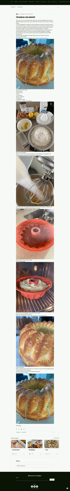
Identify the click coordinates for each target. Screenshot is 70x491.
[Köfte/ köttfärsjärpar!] (35, 444)
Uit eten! (46, 449)
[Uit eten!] (51, 444)
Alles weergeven (56, 437)
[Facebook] (32, 486)
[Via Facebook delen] (16, 429)
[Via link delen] (24, 429)
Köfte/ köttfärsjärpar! (32, 449)
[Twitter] (34, 486)
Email (17, 477)
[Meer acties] (53, 14)
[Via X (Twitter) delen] (19, 429)
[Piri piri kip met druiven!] (18, 444)
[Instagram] (37, 486)
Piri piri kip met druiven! (15, 449)
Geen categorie (18, 425)
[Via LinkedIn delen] (21, 429)
